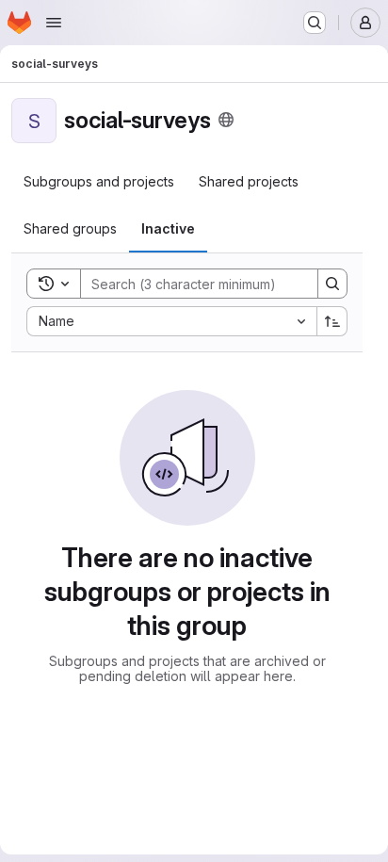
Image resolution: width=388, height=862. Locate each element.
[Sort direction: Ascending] (332, 321)
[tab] (98, 181)
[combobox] (171, 321)
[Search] (332, 283)
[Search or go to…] (314, 22)
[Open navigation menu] (54, 23)
